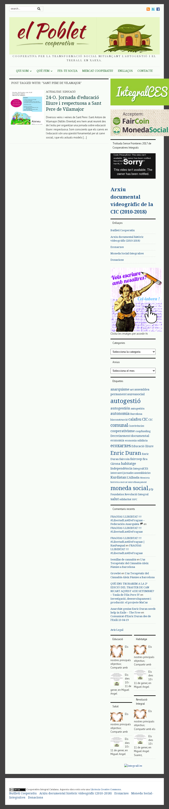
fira (145, 459)
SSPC (134, 499)
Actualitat (53, 91)
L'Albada (133, 477)
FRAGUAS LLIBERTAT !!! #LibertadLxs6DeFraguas (126, 549)
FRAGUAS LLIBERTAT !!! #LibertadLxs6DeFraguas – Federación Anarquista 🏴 (127, 520)
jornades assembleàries (136, 473)
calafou (134, 419)
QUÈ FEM (43, 70)
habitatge (128, 464)
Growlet (115, 573)
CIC (145, 419)
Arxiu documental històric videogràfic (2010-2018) (75, 793)
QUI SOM (22, 70)
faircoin (124, 459)
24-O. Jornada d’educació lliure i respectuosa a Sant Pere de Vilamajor (73, 103)
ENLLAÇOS (125, 70)
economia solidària (136, 440)
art (132, 389)
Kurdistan (118, 477)
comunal (119, 425)
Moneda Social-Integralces (127, 253)
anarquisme (119, 389)
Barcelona (136, 414)
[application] (133, 166)
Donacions (117, 259)
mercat (124, 482)
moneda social (129, 488)
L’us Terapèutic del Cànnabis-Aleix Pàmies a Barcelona (129, 563)
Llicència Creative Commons (105, 789)
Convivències (136, 426)
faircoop (136, 459)
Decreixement (120, 436)
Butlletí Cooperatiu (122, 230)
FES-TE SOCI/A (67, 70)
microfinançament (137, 482)
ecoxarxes (120, 445)
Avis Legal (116, 629)
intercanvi (116, 473)
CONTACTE (145, 70)
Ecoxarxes (117, 247)
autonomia (120, 413)
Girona (115, 463)
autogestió (125, 400)
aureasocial (136, 394)
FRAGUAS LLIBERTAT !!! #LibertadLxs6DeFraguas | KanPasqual (127, 542)
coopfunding (142, 431)
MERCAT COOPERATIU (97, 70)
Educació (69, 91)
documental (140, 436)
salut (114, 499)
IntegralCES (140, 468)
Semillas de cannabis (123, 559)
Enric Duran (125, 453)
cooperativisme (122, 431)
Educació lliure (142, 446)
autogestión (120, 408)
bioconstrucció (119, 419)
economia (117, 440)
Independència (121, 468)
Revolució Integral (136, 494)
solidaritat (125, 499)
